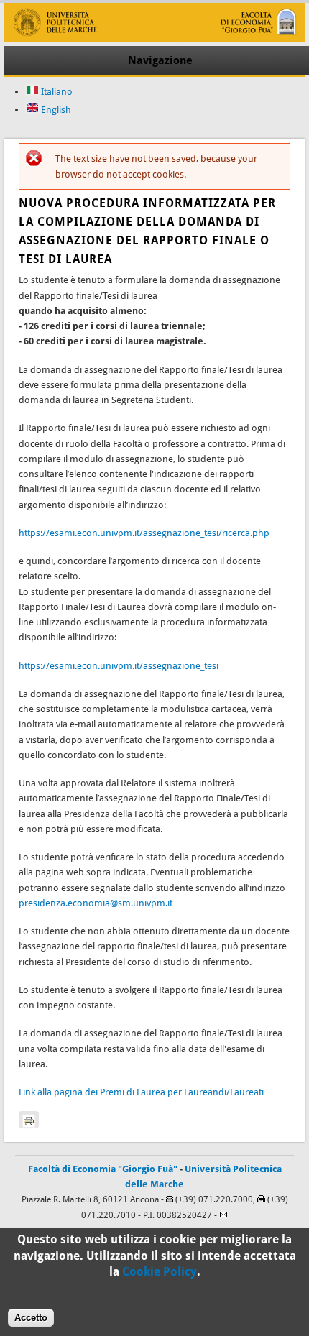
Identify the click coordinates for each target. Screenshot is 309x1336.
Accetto (30, 1317)
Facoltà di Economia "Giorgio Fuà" (102, 1169)
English (55, 109)
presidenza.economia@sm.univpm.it (95, 903)
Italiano (56, 91)
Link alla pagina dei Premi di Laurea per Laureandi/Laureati (141, 1092)
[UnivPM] (154, 38)
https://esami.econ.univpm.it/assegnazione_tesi (118, 665)
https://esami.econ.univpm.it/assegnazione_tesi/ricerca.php (144, 533)
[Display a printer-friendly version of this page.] (29, 1119)
